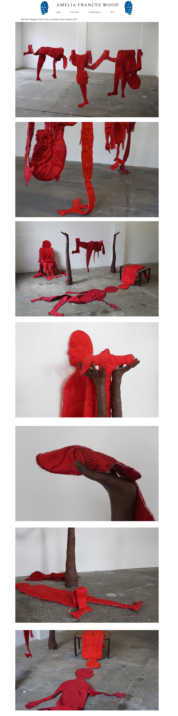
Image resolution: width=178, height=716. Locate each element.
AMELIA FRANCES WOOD (87, 4)
